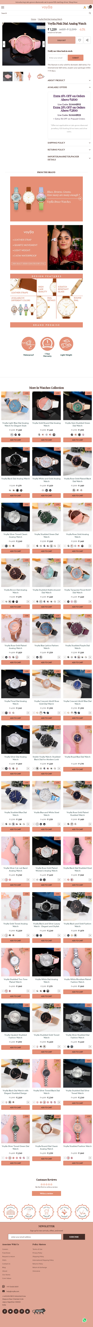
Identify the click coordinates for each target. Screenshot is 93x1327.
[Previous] (4, 44)
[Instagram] (16, 1311)
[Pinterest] (21, 1311)
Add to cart (15, 440)
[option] (46, 2)
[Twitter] (10, 1311)
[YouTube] (27, 1311)
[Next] (43, 44)
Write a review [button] (46, 1193)
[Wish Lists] (79, 40)
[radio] (11, 434)
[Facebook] (4, 1311)
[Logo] (47, 7)
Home (33, 19)
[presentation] (28, 546)
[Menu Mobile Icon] (2, 7)
